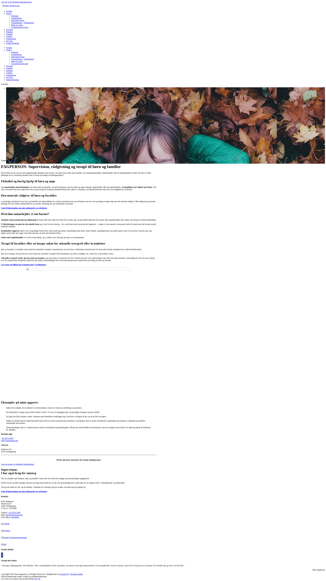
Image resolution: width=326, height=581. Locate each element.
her (36, 579)
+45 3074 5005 (7, 438)
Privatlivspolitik (76, 574)
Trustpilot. (15, 517)
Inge (13, 160)
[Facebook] (2, 555)
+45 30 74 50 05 (7, 2)
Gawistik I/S (64, 574)
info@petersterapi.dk (23, 2)
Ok (39, 579)
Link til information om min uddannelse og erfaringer (24, 208)
